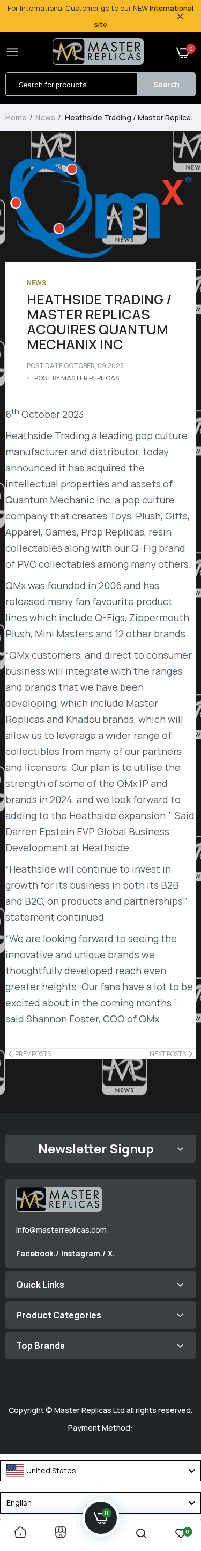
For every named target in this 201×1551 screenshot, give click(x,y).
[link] (20, 1533)
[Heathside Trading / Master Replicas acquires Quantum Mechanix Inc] (100, 207)
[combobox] (100, 1470)
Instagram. (81, 1253)
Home (16, 117)
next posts (168, 1053)
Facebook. (36, 1253)
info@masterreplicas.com (61, 1230)
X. (111, 1253)
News (45, 117)
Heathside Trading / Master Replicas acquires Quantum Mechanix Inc (99, 322)
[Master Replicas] (98, 52)
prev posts (33, 1053)
